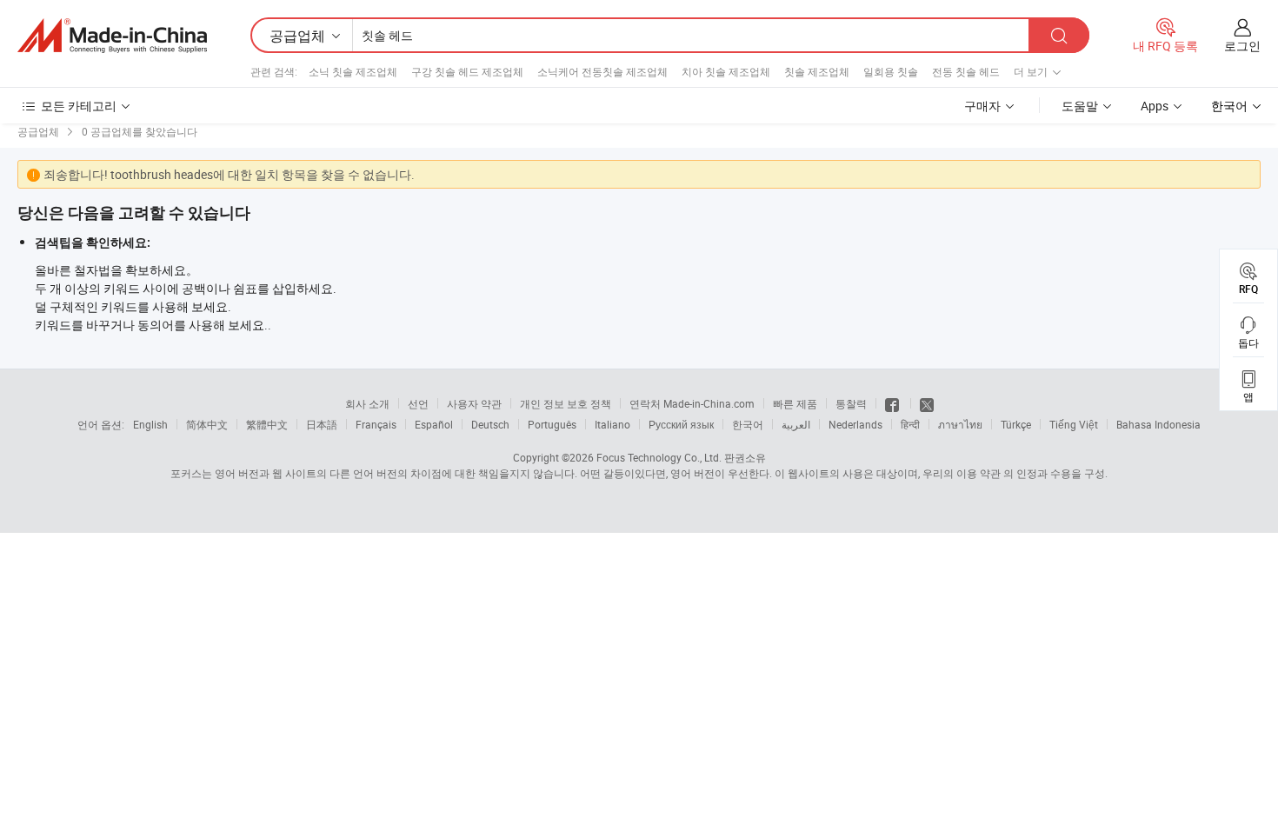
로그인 (1242, 45)
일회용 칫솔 (890, 71)
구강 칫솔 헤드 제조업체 (467, 71)
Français (376, 424)
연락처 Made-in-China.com (692, 403)
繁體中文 (267, 424)
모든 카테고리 (78, 105)
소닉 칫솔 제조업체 (353, 71)
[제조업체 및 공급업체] (112, 35)
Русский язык (681, 424)
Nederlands (855, 424)
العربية (796, 424)
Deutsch (490, 424)
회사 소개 (367, 403)
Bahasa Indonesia (1158, 424)
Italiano (612, 424)
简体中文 (207, 424)
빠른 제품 (795, 403)
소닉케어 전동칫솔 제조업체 (602, 71)
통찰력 (851, 403)
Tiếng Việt (1073, 424)
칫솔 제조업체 (816, 71)
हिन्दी (910, 424)
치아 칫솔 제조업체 (726, 71)
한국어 (747, 424)
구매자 (982, 105)
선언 (418, 403)
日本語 (321, 424)
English (150, 424)
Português (552, 424)
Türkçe (1016, 424)
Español (434, 424)
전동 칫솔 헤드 (966, 71)
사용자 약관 (474, 403)
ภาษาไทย (960, 424)
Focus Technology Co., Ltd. (659, 457)
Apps (1154, 105)
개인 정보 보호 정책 (565, 403)
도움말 (1080, 105)
